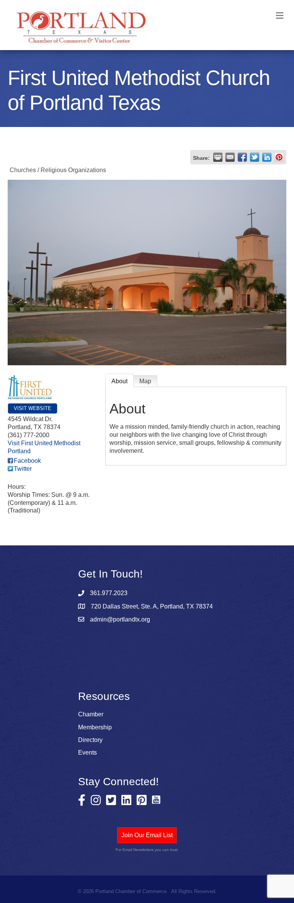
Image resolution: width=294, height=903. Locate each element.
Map (145, 381)
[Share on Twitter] (254, 157)
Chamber (90, 714)
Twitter (23, 468)
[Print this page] (217, 157)
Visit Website (32, 408)
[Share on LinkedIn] (266, 157)
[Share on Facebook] (242, 157)
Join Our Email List (147, 835)
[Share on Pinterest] (279, 157)
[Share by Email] (230, 157)
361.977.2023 (108, 593)
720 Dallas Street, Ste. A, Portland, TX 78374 (152, 606)
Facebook (27, 460)
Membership (95, 727)
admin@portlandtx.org (120, 619)
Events (87, 752)
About (119, 381)
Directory (90, 740)
